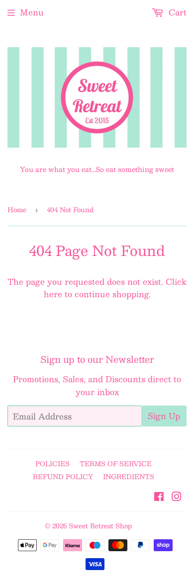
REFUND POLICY (63, 476)
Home (16, 209)
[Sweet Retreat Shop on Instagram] (177, 497)
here (53, 294)
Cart (176, 12)
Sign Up (164, 415)
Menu (32, 12)
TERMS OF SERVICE (116, 463)
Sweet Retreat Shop (100, 525)
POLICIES (52, 463)
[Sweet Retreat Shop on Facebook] (159, 497)
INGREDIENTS (128, 476)
